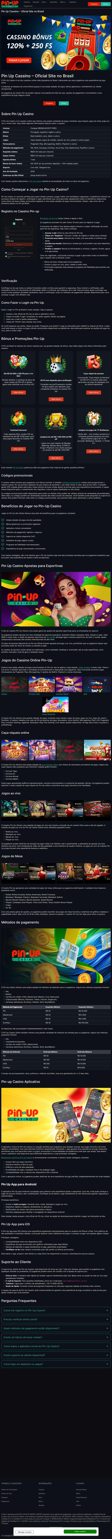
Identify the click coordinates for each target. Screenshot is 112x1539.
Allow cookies (80, 1531)
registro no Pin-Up (49, 218)
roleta (80, 667)
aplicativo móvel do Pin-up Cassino (18, 1158)
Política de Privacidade (9, 1489)
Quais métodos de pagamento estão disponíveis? (31, 1328)
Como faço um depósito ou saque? (23, 1364)
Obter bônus (18, 392)
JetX (85, 694)
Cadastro (4, 1497)
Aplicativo (42, 1493)
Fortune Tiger (34, 694)
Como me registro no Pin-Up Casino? (24, 1310)
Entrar (105, 4)
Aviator (87, 667)
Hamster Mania (62, 694)
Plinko (78, 1493)
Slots (40, 1497)
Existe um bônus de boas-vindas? (23, 1337)
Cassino (41, 1489)
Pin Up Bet (51, 637)
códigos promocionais (71, 482)
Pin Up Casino (36, 181)
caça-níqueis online (50, 765)
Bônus (41, 1501)
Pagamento (5, 1501)
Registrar (94, 4)
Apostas (41, 1505)
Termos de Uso (6, 1493)
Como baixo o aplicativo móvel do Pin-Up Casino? (32, 1346)
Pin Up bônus (18, 467)
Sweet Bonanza (48, 714)
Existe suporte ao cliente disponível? (24, 1355)
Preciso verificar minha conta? (20, 1319)
